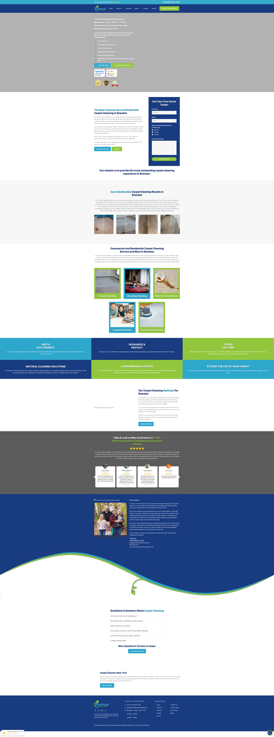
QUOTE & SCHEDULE (169, 8)
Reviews (145, 8)
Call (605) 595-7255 (171, 2)
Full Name (155, 109)
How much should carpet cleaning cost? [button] (123, 616)
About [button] (136, 8)
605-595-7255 (103, 65)
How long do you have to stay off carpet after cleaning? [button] (129, 631)
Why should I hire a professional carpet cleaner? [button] (126, 621)
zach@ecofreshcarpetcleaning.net (137, 707)
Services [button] (118, 8)
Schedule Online (102, 149)
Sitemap (146, 725)
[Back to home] (100, 8)
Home (111, 8)
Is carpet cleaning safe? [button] (118, 640)
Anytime (156, 130)
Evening (156, 134)
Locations (129, 8)
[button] (99, 73)
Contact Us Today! (137, 651)
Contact (154, 8)
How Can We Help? (158, 139)
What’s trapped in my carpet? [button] (120, 626)
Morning (156, 132)
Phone (154, 117)
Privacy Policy (138, 725)
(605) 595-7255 (146, 424)
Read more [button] (105, 485)
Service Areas (107, 685)
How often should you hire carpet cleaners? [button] (125, 636)
